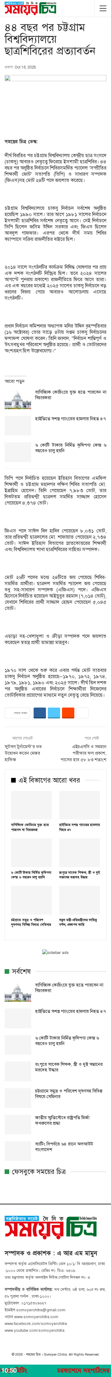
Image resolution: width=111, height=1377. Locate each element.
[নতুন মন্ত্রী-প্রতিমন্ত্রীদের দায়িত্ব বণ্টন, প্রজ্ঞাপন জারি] (79, 900)
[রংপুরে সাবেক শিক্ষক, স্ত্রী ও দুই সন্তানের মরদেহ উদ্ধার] (79, 852)
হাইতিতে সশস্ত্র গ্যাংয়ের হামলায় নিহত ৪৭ (70, 418)
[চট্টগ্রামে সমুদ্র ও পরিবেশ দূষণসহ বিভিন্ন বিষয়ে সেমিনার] (31, 900)
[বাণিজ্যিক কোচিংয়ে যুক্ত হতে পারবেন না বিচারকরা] (18, 399)
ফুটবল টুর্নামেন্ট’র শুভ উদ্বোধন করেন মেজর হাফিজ (23, 753)
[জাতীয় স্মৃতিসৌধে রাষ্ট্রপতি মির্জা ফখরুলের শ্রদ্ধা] (18, 1125)
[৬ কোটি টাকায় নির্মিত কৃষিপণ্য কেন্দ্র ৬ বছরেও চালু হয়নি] (18, 452)
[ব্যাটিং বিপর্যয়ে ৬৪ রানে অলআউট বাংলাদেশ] (18, 1151)
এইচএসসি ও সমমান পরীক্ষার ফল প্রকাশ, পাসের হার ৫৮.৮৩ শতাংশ (83, 753)
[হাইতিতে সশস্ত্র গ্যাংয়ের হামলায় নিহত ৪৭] (18, 426)
